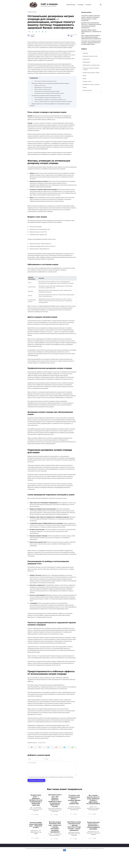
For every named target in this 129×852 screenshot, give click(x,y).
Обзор (84, 78)
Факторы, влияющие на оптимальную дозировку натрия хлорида (50, 83)
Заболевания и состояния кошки (43, 87)
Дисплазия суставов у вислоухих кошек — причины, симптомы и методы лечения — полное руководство (74, 826)
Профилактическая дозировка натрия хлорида (46, 91)
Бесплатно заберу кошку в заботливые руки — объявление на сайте (91, 31)
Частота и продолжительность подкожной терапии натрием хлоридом (53, 101)
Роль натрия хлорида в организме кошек (45, 81)
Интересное (86, 59)
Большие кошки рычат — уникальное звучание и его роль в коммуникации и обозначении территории (35, 800)
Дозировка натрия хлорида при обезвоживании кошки (49, 93)
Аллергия (85, 53)
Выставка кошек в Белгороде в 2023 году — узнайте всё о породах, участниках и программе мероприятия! (55, 827)
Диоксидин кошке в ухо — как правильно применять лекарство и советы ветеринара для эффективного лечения (55, 800)
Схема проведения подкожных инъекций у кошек (47, 97)
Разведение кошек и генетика (91, 84)
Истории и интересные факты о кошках (91, 68)
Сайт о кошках (49, 4)
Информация (86, 62)
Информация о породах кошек (91, 65)
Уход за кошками (87, 90)
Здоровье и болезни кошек (90, 56)
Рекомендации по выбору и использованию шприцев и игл (50, 99)
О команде (80, 4)
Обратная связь (70, 4)
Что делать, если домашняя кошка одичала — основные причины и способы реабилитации (91, 42)
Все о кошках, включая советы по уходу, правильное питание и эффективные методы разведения (91, 37)
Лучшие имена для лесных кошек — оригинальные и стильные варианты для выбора (93, 826)
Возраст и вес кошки (39, 85)
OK (64, 850)
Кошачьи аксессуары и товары (91, 72)
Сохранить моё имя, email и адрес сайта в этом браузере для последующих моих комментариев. (51, 777)
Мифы (84, 75)
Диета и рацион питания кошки (42, 89)
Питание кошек (87, 81)
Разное (85, 87)
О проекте (88, 4)
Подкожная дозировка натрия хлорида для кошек (46, 95)
